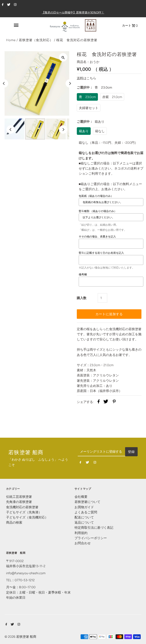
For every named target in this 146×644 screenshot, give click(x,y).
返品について (84, 522)
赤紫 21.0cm (112, 97)
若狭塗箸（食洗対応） (36, 40)
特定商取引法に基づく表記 (94, 527)
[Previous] (10, 129)
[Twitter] (8, 5)
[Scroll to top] (138, 636)
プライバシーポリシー (91, 538)
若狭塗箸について (87, 502)
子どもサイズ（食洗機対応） (27, 517)
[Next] (70, 83)
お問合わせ (83, 543)
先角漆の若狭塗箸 (19, 502)
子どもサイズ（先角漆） (24, 512)
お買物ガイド (84, 507)
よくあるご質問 (86, 512)
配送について (84, 517)
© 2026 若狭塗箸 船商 (20, 637)
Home (11, 40)
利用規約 (81, 533)
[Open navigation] (16, 25)
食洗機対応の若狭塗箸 (22, 507)
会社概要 (81, 497)
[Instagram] (15, 5)
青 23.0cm (87, 97)
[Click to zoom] (63, 57)
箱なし (100, 131)
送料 (80, 78)
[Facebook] (2, 5)
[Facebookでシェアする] (99, 402)
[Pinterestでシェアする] (114, 402)
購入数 (81, 298)
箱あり (84, 131)
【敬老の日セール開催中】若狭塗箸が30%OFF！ (73, 12)
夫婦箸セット (88, 108)
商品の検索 (14, 522)
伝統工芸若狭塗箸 (19, 497)
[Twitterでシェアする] (105, 402)
